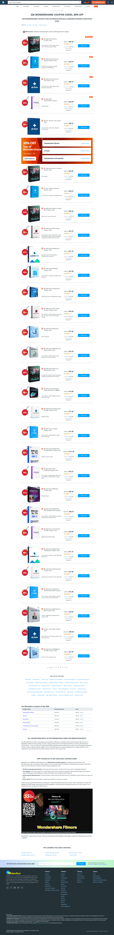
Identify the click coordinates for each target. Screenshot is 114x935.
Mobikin (63, 900)
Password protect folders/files (34, 692)
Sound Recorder (81, 689)
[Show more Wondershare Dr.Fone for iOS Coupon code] (30, 84)
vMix (17, 6)
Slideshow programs (56, 685)
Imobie (63, 896)
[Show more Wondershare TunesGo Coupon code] (30, 434)
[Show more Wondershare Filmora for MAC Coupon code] (30, 374)
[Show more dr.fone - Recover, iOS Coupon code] (30, 126)
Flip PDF (55, 689)
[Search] (79, 2)
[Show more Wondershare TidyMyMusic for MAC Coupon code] (30, 654)
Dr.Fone (25, 729)
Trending (29, 25)
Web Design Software (51, 695)
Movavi (63, 876)
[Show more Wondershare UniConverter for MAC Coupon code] (30, 534)
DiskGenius (48, 886)
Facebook (11, 887)
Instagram (7, 887)
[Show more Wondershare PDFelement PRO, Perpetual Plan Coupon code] (30, 514)
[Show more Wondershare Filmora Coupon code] (30, 44)
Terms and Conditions (102, 864)
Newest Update (42, 25)
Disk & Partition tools (34, 685)
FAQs (94, 874)
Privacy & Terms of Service (42, 923)
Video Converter (45, 685)
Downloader (70, 692)
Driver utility (45, 679)
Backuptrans (64, 894)
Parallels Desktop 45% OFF (52, 852)
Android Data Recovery (83, 679)
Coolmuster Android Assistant (30, 726)
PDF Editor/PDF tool (61, 692)
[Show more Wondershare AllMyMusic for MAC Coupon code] (30, 354)
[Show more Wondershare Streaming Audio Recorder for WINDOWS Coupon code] (30, 394)
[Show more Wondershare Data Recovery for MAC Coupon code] (30, 414)
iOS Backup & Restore (79, 685)
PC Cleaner (73, 689)
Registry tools (41, 695)
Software (33, 695)
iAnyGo (88, 6)
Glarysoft (63, 890)
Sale (96, 6)
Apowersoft (64, 904)
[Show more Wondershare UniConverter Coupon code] (30, 104)
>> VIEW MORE (73, 855)
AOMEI (63, 884)
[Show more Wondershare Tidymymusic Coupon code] (30, 294)
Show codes (84, 45)
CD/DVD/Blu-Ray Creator (34, 689)
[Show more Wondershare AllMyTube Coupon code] (30, 494)
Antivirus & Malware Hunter (66, 695)
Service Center (81, 878)
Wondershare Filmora (28, 712)
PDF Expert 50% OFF (26, 852)
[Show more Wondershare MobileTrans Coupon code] (30, 254)
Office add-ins (36, 679)
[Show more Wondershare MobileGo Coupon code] (30, 274)
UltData (47, 882)
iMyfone (63, 888)
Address (79, 880)
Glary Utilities (26, 722)
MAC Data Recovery (49, 692)
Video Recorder (79, 695)
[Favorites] (108, 2)
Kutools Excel (78, 6)
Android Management (70, 679)
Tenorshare (67, 6)
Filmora (47, 874)
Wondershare (56, 6)
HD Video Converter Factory (52, 890)
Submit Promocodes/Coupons (100, 880)
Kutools (25, 716)
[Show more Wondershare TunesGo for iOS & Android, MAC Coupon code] (30, 594)
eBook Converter (68, 685)
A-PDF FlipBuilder (65, 906)
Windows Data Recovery (41, 682)
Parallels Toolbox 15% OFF (28, 855)
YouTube (14, 887)
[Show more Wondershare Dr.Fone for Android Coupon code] (30, 64)
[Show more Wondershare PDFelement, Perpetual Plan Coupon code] (30, 454)
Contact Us (80, 882)
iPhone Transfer (84, 682)
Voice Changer (30, 682)
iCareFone (47, 880)
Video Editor (28, 679)
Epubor (63, 902)
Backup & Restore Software (56, 682)
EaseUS (46, 6)
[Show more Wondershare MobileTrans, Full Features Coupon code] (30, 554)
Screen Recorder (46, 689)
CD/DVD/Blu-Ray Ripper (81, 692)
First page (49, 667)
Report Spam (96, 876)
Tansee (63, 898)
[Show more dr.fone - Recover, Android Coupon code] (30, 194)
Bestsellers (35, 25)
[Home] (51, 11)
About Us (79, 874)
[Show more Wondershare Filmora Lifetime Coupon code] (30, 173)
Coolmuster (36, 6)
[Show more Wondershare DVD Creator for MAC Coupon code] (30, 314)
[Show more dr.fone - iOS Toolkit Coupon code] (30, 634)
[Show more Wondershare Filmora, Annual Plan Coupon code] (30, 214)
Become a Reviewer (98, 882)
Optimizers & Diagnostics (56, 679)
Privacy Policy (91, 864)
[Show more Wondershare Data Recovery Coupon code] (30, 574)
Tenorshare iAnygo (50, 888)
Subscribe (81, 863)
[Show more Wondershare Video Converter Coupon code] (30, 474)
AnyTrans (47, 884)
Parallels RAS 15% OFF (51, 855)
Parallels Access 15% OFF (75, 852)
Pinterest (22, 887)
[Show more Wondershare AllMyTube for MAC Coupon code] (30, 614)
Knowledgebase (97, 878)
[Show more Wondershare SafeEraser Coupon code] (30, 334)
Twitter (18, 887)
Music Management (63, 689)
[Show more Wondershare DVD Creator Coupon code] (30, 234)
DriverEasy (26, 6)
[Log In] (112, 2)
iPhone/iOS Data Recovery (71, 682)
